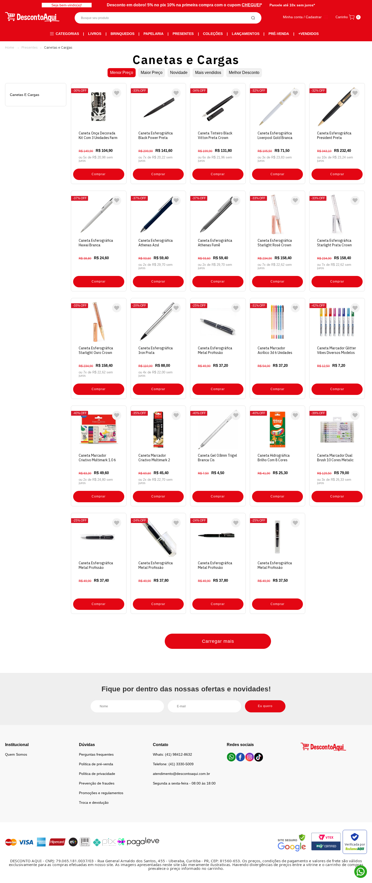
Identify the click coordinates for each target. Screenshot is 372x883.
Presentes (183, 34)
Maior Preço (151, 72)
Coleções (213, 34)
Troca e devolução (94, 802)
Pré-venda (278, 34)
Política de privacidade (97, 774)
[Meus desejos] (116, 92)
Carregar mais (218, 641)
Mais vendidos (208, 72)
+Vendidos (308, 34)
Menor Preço (121, 72)
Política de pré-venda (96, 764)
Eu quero (265, 706)
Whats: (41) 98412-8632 (172, 754)
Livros (94, 34)
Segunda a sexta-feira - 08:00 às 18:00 (184, 783)
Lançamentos (245, 34)
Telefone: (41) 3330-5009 (173, 764)
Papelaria (153, 34)
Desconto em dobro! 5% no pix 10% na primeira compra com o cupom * (184, 5)
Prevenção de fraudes (96, 783)
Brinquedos (122, 34)
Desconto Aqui (9, 47)
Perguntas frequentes (96, 754)
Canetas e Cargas (58, 47)
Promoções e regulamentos (101, 793)
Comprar (99, 174)
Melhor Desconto (244, 72)
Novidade (179, 72)
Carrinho (342, 17)
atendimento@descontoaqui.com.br (181, 773)
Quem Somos (16, 754)
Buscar (253, 18)
